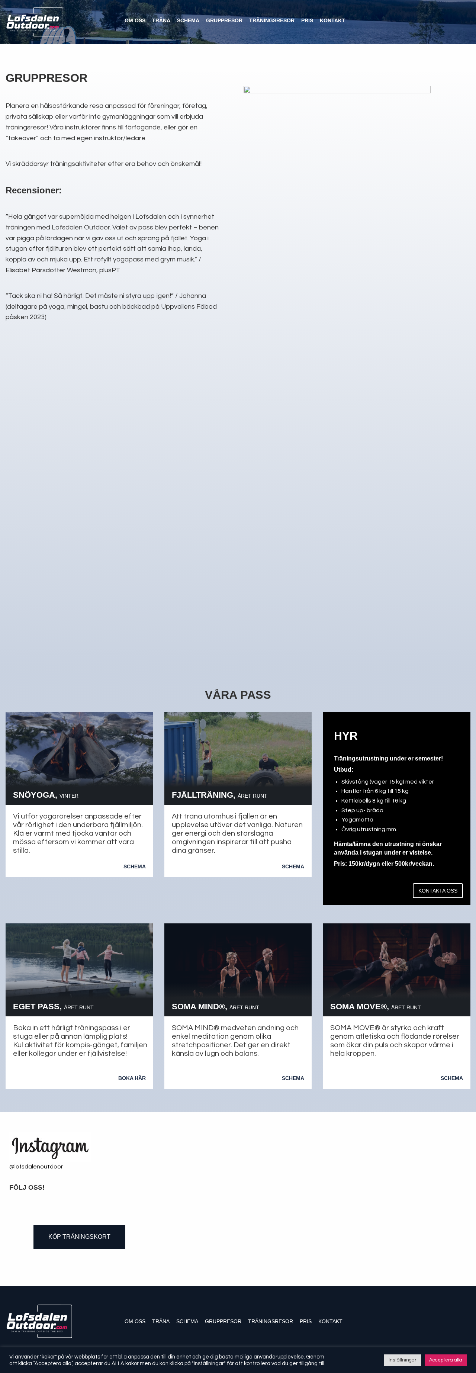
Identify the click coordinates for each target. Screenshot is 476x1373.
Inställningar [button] (402, 1360)
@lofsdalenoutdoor (36, 1167)
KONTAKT (332, 20)
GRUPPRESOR (224, 20)
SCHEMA (188, 20)
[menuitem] (138, 20)
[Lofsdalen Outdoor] (34, 22)
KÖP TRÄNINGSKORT (79, 1237)
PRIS (307, 20)
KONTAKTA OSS (437, 891)
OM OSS (135, 20)
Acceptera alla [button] (445, 1360)
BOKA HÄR (132, 1078)
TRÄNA (161, 20)
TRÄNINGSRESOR (272, 20)
